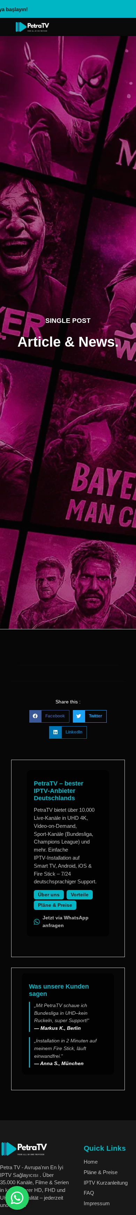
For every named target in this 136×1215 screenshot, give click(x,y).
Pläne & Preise (55, 905)
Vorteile (80, 894)
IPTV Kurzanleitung (106, 1183)
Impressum (97, 1203)
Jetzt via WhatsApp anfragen (66, 921)
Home (91, 1162)
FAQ (89, 1193)
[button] (49, 716)
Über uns (49, 894)
